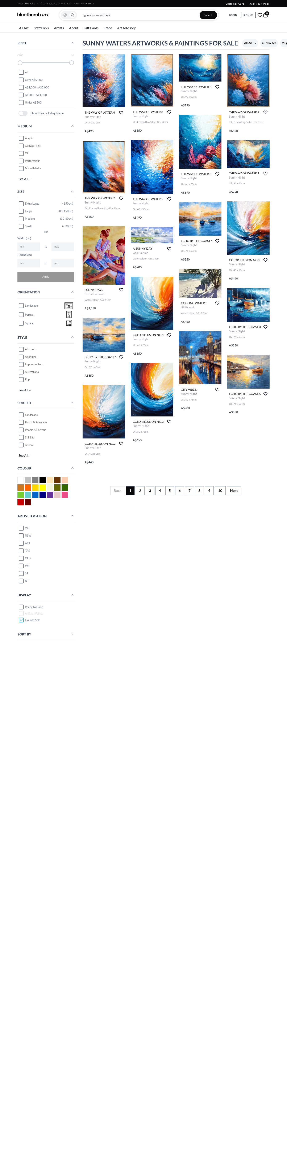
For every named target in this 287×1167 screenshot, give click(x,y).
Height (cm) (24, 254)
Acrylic (29, 138)
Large (28, 211)
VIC (27, 528)
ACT (27, 543)
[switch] (23, 113)
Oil (26, 153)
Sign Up (248, 15)
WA (27, 565)
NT (27, 580)
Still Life (29, 437)
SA (26, 573)
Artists (59, 28)
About (73, 28)
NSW (28, 535)
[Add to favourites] (121, 113)
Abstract (30, 349)
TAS (27, 550)
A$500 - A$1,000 (36, 94)
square (29, 323)
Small (28, 226)
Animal (29, 444)
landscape (31, 305)
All (26, 72)
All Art (24, 28)
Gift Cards (91, 28)
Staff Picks (41, 28)
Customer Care (234, 3)
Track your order (259, 3)
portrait (29, 314)
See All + (24, 179)
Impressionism (33, 364)
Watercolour (32, 160)
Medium (30, 218)
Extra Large (32, 203)
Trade (108, 28)
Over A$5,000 (34, 79)
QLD (28, 558)
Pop (27, 379)
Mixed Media (33, 168)
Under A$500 (33, 102)
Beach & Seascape (36, 422)
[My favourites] (260, 15)
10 (220, 490)
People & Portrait (35, 429)
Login (233, 15)
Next (234, 490)
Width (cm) (24, 238)
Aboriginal (31, 356)
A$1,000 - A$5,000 (37, 87)
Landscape (31, 414)
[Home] (33, 14)
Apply (45, 276)
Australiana (32, 371)
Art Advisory (126, 28)
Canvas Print (33, 145)
